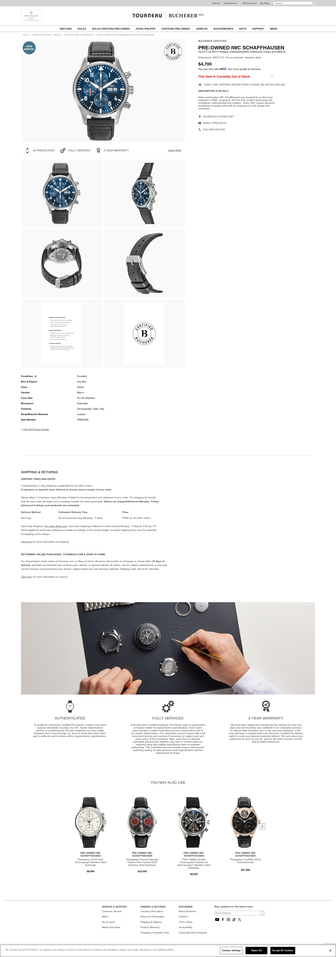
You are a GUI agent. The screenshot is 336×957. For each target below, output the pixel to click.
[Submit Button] (262, 913)
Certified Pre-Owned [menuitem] (176, 28)
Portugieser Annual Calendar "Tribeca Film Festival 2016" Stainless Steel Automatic (142, 862)
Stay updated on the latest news (233, 906)
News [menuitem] (273, 28)
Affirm (105, 916)
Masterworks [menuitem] (224, 28)
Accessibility (185, 927)
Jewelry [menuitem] (202, 28)
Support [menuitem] (258, 28)
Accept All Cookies (282, 950)
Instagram (228, 919)
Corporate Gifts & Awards (193, 932)
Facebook (222, 919)
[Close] (330, 950)
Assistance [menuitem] (230, 3)
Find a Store (185, 922)
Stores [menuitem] (216, 3)
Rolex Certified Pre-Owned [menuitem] (111, 28)
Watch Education (111, 927)
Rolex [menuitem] (82, 28)
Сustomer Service (112, 911)
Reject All (256, 950)
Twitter (239, 919)
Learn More (174, 150)
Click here (26, 541)
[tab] (94, 472)
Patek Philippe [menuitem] (146, 28)
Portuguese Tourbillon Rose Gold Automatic (245, 861)
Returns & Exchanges (152, 916)
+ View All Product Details (35, 429)
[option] (61, 193)
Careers (183, 916)
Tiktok (234, 919)
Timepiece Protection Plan (154, 932)
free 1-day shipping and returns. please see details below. (244, 84)
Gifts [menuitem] (243, 28)
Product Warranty (150, 927)
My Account (250, 3)
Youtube (217, 919)
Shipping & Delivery (151, 922)
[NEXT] (176, 91)
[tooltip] (35, 376)
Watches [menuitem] (66, 28)
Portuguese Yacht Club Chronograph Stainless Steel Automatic (90, 862)
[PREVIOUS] (29, 91)
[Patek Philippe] (31, 21)
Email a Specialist (215, 123)
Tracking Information (151, 911)
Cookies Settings (231, 950)
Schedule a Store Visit (218, 116)
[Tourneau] (168, 14)
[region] (168, 951)
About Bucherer (187, 911)
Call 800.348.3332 (214, 129)
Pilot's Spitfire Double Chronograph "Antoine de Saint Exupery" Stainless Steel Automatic (194, 863)
